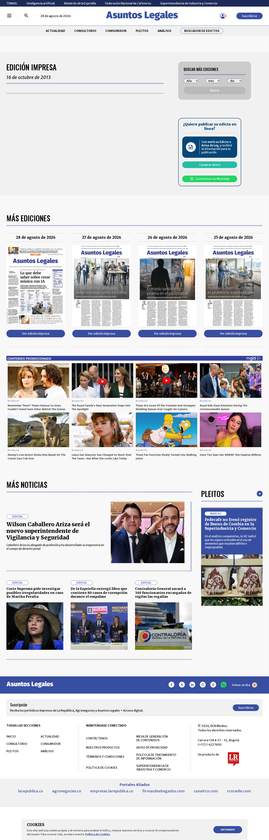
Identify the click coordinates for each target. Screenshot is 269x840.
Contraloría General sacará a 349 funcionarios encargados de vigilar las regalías (163, 593)
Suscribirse (249, 16)
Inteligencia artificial (41, 3)
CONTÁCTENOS (97, 738)
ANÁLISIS (164, 31)
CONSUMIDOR (116, 31)
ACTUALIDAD (55, 31)
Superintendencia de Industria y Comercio (188, 3)
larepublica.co (30, 791)
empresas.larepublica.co (111, 791)
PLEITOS (142, 31)
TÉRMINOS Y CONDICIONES (105, 756)
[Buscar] (26, 16)
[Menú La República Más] (9, 16)
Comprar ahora (209, 165)
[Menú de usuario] (222, 16)
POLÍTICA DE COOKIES (101, 767)
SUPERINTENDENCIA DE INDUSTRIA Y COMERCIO (153, 767)
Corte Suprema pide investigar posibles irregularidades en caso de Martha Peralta (34, 593)
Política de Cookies (97, 834)
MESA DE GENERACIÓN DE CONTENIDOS (152, 738)
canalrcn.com (206, 791)
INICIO (11, 736)
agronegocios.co (66, 791)
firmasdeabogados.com (163, 791)
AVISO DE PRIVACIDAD (152, 747)
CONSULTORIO (85, 31)
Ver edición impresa (35, 333)
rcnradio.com (239, 791)
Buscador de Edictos (201, 31)
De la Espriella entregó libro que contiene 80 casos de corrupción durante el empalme (99, 593)
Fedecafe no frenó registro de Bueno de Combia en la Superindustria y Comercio (230, 524)
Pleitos (212, 493)
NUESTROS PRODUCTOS (103, 747)
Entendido (228, 829)
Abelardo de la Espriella (80, 3)
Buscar (214, 90)
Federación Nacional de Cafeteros (128, 3)
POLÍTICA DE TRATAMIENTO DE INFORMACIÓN (156, 756)
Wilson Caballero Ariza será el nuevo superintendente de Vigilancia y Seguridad (48, 531)
